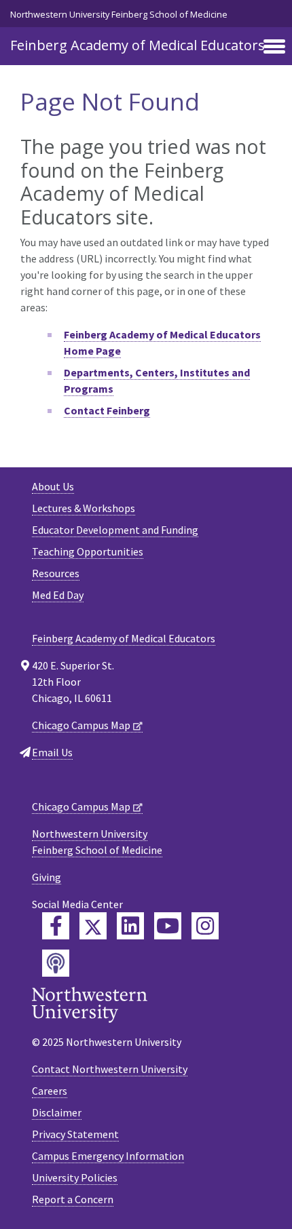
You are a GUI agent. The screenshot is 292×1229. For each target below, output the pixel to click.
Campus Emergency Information (108, 1156)
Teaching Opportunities (87, 551)
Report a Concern (72, 1199)
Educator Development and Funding (115, 530)
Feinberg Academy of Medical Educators (137, 45)
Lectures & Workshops (83, 508)
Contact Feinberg (107, 410)
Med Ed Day (58, 595)
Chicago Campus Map (81, 725)
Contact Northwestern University (109, 1069)
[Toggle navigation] (274, 47)
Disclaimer (56, 1112)
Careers (49, 1090)
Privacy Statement (75, 1134)
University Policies (74, 1177)
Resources (55, 573)
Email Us (52, 752)
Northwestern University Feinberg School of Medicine (118, 14)
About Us (53, 486)
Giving (46, 877)
